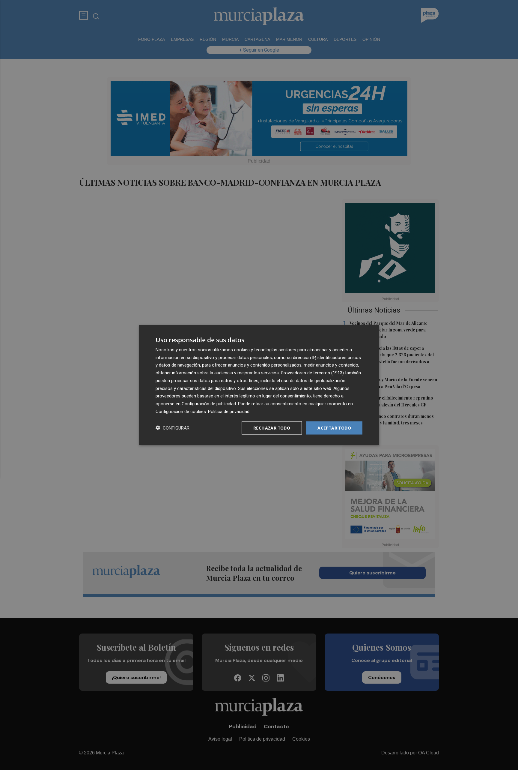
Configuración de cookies (181, 411)
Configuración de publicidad (209, 403)
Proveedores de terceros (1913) (312, 373)
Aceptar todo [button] (334, 427)
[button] (172, 427)
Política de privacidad (228, 411)
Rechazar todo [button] (271, 427)
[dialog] (259, 385)
